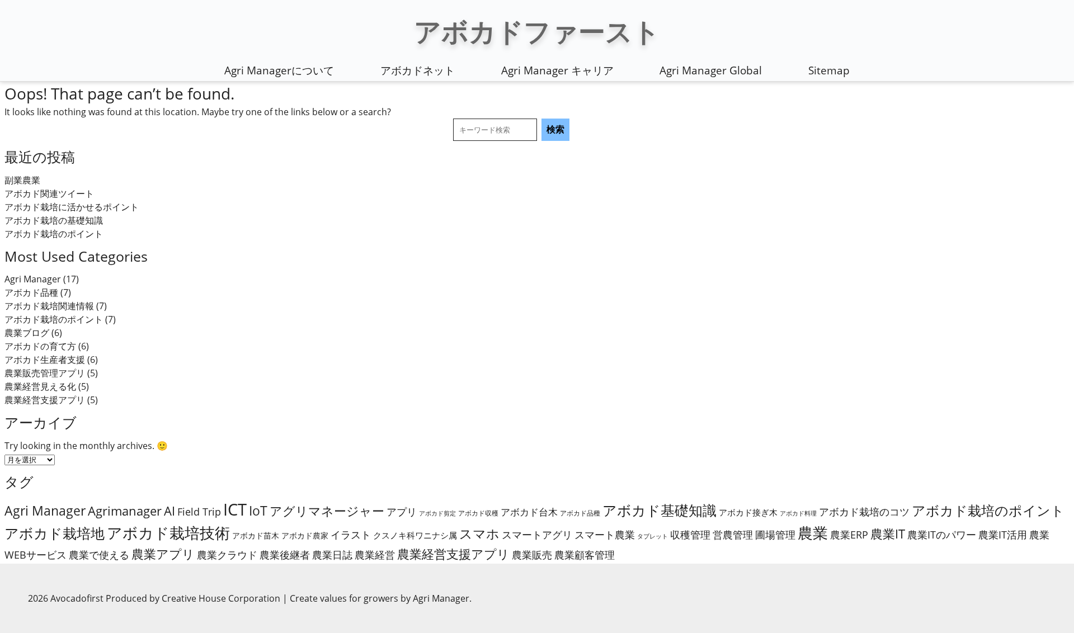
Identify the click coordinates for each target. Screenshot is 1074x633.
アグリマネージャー (327, 510)
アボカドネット (417, 70)
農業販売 (532, 554)
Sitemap (829, 70)
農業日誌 (332, 554)
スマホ (479, 533)
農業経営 (375, 554)
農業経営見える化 (40, 386)
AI (169, 510)
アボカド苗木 (255, 535)
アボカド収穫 (478, 513)
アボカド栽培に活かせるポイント (71, 207)
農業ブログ (26, 333)
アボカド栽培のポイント (53, 234)
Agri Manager (32, 279)
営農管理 (733, 534)
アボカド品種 (31, 292)
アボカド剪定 (437, 513)
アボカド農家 (304, 535)
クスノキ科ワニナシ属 (415, 535)
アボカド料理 (798, 513)
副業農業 (22, 180)
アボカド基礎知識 (659, 509)
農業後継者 (285, 554)
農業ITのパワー (941, 534)
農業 (813, 533)
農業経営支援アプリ (44, 400)
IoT (258, 510)
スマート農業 (604, 534)
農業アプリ (163, 554)
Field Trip (199, 511)
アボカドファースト (537, 31)
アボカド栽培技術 (168, 533)
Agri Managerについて (279, 70)
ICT (235, 509)
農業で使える (99, 554)
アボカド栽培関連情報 (49, 306)
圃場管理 (775, 534)
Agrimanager (125, 510)
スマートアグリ (537, 534)
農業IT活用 (1002, 534)
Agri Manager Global (711, 70)
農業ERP (849, 534)
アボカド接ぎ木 (748, 512)
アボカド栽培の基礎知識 (53, 220)
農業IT (887, 533)
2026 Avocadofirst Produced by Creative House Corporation (155, 598)
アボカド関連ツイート (49, 193)
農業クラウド (227, 554)
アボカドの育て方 (40, 346)
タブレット (652, 536)
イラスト (351, 534)
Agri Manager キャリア (557, 70)
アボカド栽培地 (54, 533)
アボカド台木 (529, 512)
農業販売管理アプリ (44, 373)
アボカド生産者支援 (44, 359)
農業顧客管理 (584, 554)
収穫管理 (690, 534)
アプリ (402, 511)
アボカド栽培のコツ (864, 511)
